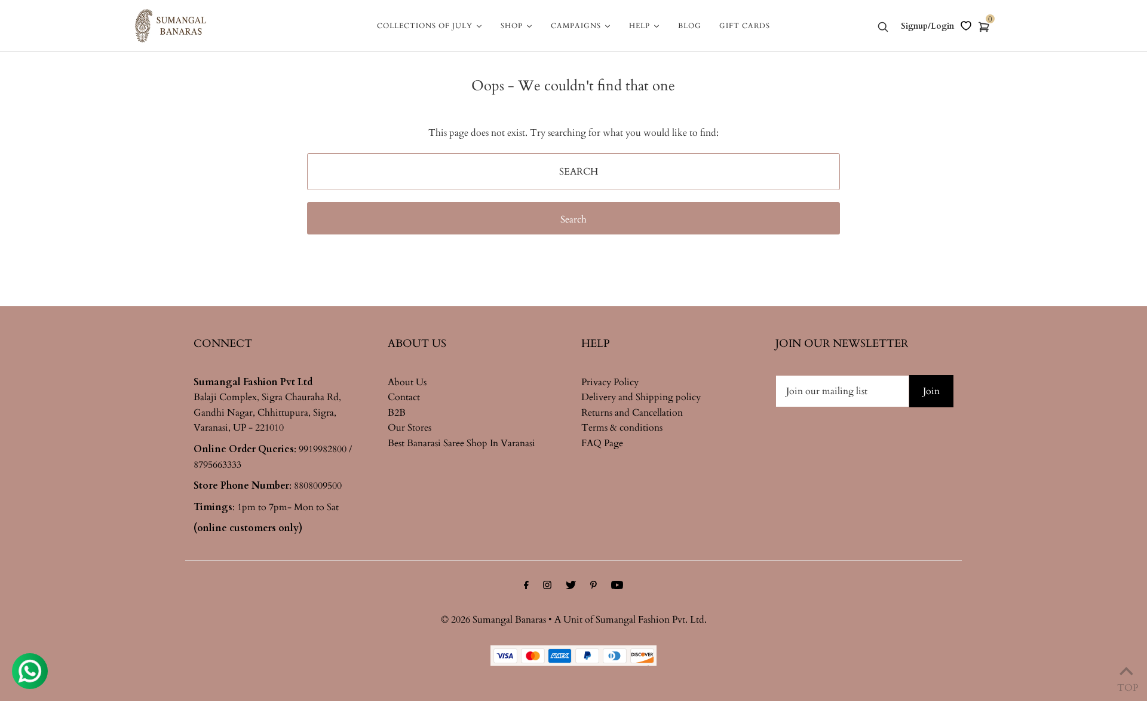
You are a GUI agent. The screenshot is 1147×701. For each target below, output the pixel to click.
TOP (1126, 685)
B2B (397, 412)
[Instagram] (547, 587)
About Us (407, 382)
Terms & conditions (622, 427)
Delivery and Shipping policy (641, 397)
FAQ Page (602, 443)
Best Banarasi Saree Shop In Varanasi (461, 443)
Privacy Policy (610, 382)
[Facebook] (526, 587)
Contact (404, 397)
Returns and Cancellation (632, 412)
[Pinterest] (593, 587)
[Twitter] (571, 587)
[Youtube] (617, 587)
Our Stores (409, 427)
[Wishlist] (966, 26)
